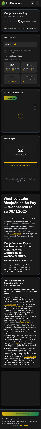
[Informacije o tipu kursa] (15, 44)
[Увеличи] (34, 104)
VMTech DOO (24, 425)
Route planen (10, 98)
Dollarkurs (17, 306)
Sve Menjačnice (14, 3)
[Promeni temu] (32, 3)
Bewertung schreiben (20, 165)
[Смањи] (34, 108)
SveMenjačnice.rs (10, 305)
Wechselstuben (25, 322)
